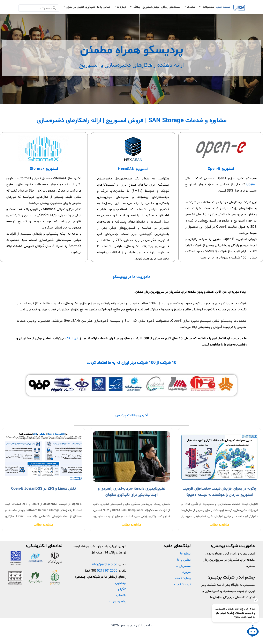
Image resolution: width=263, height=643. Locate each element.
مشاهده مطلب (219, 524)
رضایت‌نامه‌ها (182, 578)
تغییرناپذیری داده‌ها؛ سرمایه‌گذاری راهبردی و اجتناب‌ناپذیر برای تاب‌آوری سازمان (131, 491)
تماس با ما (103, 7)
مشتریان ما (183, 566)
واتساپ (121, 595)
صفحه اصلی (223, 7)
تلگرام (122, 589)
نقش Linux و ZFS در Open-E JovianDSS (43, 488)
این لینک (72, 338)
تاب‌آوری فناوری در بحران (80, 7)
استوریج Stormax (44, 168)
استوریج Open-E (221, 168)
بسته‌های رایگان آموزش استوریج (161, 7)
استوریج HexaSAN (133, 169)
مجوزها (186, 572)
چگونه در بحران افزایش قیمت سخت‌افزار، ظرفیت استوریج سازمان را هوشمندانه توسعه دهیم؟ (219, 491)
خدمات (191, 7)
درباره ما (121, 7)
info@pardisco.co (104, 564)
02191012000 (107, 570)
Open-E (251, 184)
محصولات (208, 7)
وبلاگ (137, 7)
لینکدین (120, 583)
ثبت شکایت (182, 584)
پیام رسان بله (117, 601)
